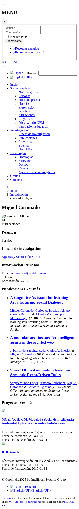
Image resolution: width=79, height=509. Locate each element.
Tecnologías (18, 153)
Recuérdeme (18, 37)
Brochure (25, 111)
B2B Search (10, 452)
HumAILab (26, 149)
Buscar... (32, 73)
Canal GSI (26, 168)
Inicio (14, 84)
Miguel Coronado (22, 310)
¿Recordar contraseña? (28, 52)
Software (25, 160)
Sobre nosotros (20, 88)
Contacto (16, 180)
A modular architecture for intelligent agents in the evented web (42, 339)
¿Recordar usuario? (26, 48)
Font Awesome (33, 501)
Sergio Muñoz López (24, 383)
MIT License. (16, 501)
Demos (23, 164)
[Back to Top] (3, 473)
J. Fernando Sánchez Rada (28, 350)
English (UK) (41, 490)
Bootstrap (7, 497)
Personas (24, 96)
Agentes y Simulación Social (21, 257)
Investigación (19, 130)
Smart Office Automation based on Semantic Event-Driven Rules (40, 372)
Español (30, 486)
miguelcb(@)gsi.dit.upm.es (28, 273)
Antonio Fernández (53, 383)
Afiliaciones (27, 115)
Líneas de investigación (34, 134)
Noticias (24, 103)
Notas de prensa (29, 100)
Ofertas (15, 176)
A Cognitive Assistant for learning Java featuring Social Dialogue (39, 299)
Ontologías (26, 157)
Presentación (27, 107)
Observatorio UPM (31, 122)
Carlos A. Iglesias (47, 310)
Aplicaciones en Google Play (38, 172)
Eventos (24, 145)
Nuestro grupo (28, 92)
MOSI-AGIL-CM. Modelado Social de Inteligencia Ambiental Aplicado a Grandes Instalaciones (38, 421)
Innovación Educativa (33, 126)
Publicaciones (28, 138)
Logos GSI (26, 119)
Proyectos (25, 141)
